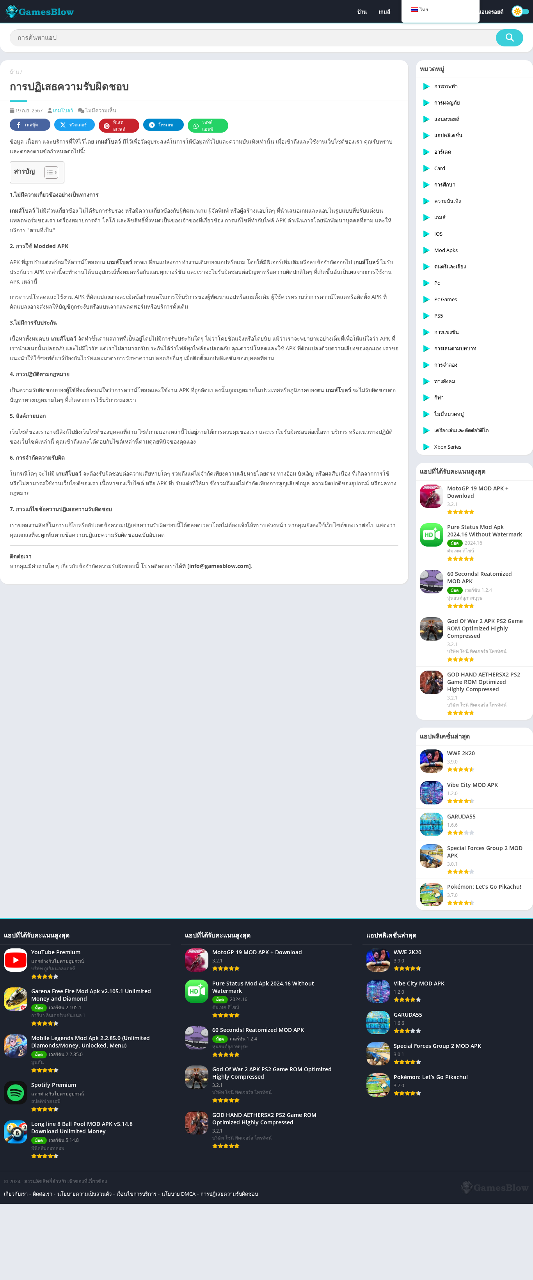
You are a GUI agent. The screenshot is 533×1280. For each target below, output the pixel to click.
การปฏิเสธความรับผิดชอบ (229, 1193)
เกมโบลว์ (63, 110)
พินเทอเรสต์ (119, 125)
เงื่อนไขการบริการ (136, 1193)
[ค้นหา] (509, 37)
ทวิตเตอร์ (78, 125)
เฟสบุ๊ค (31, 125)
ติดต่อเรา (42, 1193)
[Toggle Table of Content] (47, 172)
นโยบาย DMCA (178, 1193)
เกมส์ (384, 11)
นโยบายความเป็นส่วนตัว (84, 1193)
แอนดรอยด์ (490, 11)
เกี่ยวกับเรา (16, 1193)
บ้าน (362, 11)
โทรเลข (165, 125)
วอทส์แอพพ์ (207, 125)
